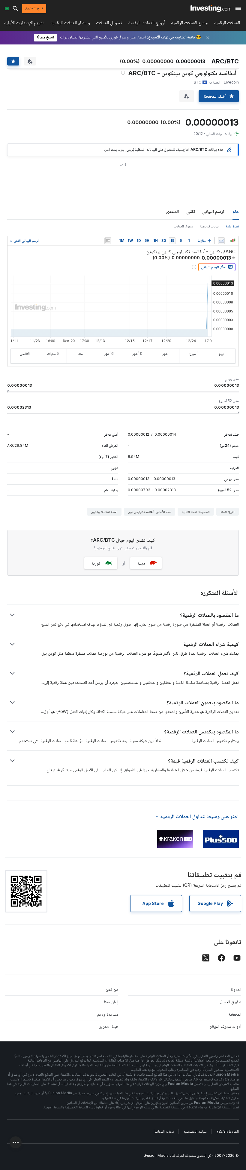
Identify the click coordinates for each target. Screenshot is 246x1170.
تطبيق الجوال (230, 1001)
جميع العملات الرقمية (189, 23)
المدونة (235, 989)
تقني (190, 211)
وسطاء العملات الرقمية (70, 23)
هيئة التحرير (108, 1026)
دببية (141, 562)
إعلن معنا (111, 1001)
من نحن (112, 989)
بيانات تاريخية (209, 226)
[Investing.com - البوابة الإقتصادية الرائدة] (210, 8)
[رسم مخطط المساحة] (221, 240)
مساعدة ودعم (107, 1013)
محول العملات (183, 226)
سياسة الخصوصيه (195, 1131)
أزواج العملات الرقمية (146, 23)
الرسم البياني (213, 211)
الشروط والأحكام (228, 1131)
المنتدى (172, 211)
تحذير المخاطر (164, 1131)
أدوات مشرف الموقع (225, 1026)
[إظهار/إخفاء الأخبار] (107, 240)
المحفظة (235, 1013)
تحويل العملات (109, 23)
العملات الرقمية (227, 23)
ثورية (96, 562)
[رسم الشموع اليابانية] (233, 240)
